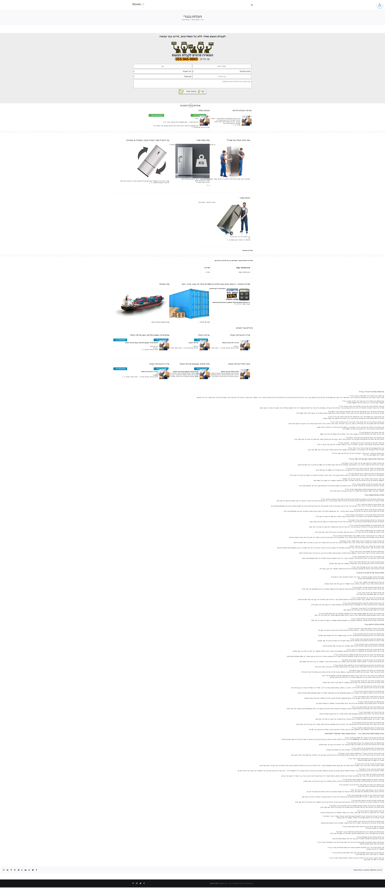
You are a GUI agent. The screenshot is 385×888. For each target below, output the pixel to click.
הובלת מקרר (245, 197)
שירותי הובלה (204, 335)
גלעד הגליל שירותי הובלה (239, 363)
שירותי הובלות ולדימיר (242, 110)
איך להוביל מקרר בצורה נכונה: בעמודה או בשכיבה (147, 140)
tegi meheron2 (243, 267)
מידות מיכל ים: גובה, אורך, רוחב (196, 284)
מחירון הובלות (248, 250)
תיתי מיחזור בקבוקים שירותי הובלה (195, 363)
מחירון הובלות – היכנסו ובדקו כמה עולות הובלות (229, 284)
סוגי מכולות (164, 284)
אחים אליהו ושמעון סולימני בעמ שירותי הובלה (149, 335)
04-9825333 (121, 369)
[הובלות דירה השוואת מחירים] (192, 43)
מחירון (207, 267)
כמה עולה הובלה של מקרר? (238, 140)
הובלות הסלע (204, 110)
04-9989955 (121, 340)
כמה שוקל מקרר (203, 140)
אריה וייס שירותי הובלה (240, 335)
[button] (252, 4)
